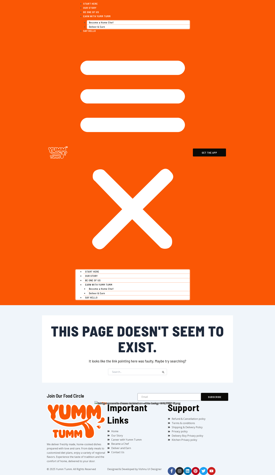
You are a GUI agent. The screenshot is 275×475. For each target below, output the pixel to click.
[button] (133, 152)
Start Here (90, 3)
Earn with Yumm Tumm (97, 16)
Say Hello (89, 30)
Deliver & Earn (97, 26)
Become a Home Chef (101, 22)
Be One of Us (91, 12)
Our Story (89, 7)
